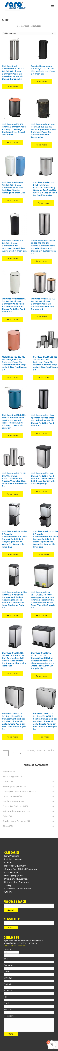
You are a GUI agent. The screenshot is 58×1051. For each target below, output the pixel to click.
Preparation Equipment (13, 806)
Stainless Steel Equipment (15, 821)
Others (6, 826)
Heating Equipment (11, 801)
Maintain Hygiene (11, 777)
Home (19, 26)
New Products (9, 772)
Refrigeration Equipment (14, 811)
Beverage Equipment (13, 787)
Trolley (6, 816)
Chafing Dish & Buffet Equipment (17, 791)
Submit (10, 910)
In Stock (6, 781)
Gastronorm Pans (11, 796)
